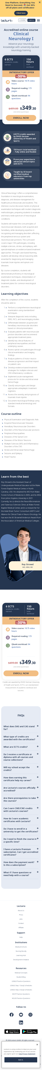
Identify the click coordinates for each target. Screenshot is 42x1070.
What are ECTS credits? (16, 746)
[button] (38, 20)
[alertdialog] (21, 8)
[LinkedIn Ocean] (21, 1022)
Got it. (20, 1060)
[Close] (37, 1044)
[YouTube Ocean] (21, 1015)
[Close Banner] (39, 2)
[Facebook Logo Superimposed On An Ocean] (12, 1015)
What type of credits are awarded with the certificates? (19, 738)
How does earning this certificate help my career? (17, 779)
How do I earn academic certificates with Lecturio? (17, 820)
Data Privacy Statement (27, 1054)
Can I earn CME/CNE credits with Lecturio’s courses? (18, 809)
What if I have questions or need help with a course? (18, 874)
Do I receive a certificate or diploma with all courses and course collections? (18, 757)
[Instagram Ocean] (30, 1015)
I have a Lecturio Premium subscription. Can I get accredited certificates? (21, 852)
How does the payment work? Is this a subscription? (19, 863)
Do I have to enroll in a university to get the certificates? (21, 830)
